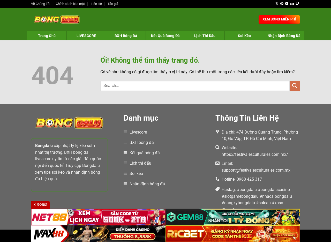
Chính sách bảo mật (70, 4)
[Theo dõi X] (277, 4)
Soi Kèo (244, 36)
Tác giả (113, 4)
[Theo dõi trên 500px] (292, 4)
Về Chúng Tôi (40, 4)
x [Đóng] (40, 205)
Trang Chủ (47, 36)
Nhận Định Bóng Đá (284, 36)
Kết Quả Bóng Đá (165, 36)
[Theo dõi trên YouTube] (286, 4)
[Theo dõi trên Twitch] (297, 4)
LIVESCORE (86, 36)
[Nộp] (295, 86)
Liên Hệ (96, 4)
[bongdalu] (57, 19)
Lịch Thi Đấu (204, 36)
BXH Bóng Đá (126, 36)
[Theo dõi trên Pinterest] (281, 4)
